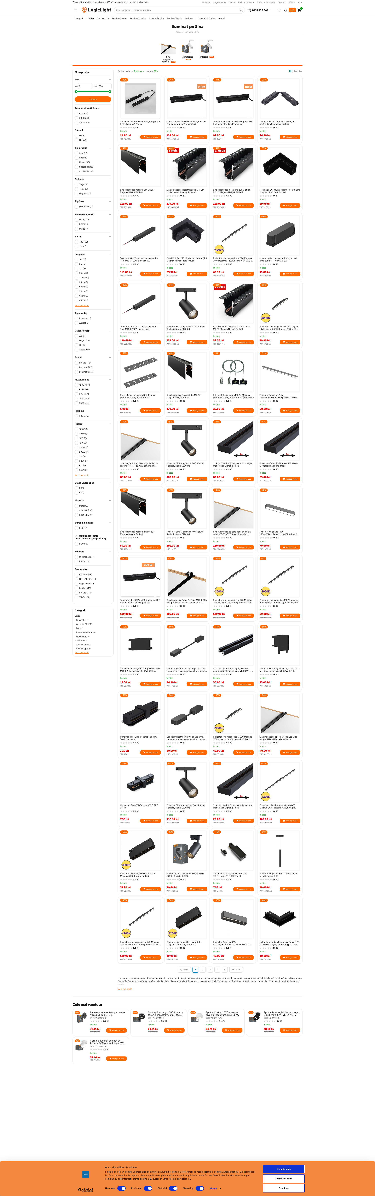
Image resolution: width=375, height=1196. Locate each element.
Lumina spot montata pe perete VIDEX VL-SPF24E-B (107, 1013)
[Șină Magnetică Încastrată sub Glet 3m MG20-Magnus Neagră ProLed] (187, 167)
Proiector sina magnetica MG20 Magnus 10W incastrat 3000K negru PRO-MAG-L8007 (232, 738)
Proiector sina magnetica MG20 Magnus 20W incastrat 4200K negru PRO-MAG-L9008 (232, 259)
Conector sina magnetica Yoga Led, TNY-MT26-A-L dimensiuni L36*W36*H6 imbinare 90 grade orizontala (280, 669)
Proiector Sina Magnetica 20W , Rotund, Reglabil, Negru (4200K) (186, 328)
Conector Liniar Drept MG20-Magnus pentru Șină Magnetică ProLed (278, 122)
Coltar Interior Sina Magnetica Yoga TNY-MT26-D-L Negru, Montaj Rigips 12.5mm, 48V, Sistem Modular (280, 943)
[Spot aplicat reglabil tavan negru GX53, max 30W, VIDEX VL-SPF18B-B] (254, 1017)
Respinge (284, 1188)
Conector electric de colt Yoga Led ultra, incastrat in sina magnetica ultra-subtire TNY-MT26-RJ (186, 669)
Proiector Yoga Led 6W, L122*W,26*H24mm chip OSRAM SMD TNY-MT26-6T (231, 943)
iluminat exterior (138, 18)
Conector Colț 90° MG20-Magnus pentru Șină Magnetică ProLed (140, 122)
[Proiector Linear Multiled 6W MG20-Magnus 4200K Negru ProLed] (187, 919)
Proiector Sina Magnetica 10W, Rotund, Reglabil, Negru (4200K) (185, 533)
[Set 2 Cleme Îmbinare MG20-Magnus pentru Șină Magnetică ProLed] (140, 372)
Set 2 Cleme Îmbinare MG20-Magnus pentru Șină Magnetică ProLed (138, 396)
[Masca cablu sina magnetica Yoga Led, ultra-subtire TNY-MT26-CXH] (280, 235)
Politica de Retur (246, 2)
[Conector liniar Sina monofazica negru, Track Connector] (140, 714)
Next (234, 969)
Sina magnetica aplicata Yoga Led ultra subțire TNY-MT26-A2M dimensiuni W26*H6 (139, 464)
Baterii (79, 628)
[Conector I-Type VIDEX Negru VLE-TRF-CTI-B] (140, 782)
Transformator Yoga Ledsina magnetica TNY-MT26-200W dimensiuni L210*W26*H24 (139, 328)
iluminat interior (119, 18)
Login (292, 10)
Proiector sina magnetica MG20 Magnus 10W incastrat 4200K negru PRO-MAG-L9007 (279, 328)
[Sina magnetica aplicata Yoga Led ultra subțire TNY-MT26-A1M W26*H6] (280, 714)
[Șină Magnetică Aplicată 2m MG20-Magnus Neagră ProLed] (140, 167)
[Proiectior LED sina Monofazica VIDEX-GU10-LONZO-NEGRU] (187, 850)
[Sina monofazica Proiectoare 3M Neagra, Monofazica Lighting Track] (233, 440)
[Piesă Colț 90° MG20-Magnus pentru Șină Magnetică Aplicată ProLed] (280, 167)
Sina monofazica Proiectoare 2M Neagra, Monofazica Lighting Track (279, 464)
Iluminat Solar (82, 636)
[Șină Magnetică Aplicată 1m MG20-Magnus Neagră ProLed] (140, 509)
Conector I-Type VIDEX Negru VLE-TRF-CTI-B (139, 806)
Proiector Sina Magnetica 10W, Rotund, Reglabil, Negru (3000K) (185, 464)
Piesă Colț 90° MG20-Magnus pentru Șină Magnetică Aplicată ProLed (280, 191)
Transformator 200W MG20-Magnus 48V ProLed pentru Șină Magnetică (186, 122)
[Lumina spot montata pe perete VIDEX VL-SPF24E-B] (81, 1017)
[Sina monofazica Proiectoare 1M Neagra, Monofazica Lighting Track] (233, 782)
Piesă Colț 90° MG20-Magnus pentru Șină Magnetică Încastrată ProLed (187, 259)
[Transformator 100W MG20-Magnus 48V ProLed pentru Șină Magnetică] (233, 98)
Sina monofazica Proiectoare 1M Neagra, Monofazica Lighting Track (232, 806)
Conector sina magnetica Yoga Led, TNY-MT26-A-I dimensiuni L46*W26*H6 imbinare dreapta (140, 669)
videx (91, 18)
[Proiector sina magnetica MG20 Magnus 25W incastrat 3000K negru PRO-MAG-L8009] (233, 577)
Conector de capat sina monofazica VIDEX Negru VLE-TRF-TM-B (230, 875)
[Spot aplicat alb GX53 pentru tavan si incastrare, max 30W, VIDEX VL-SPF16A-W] (197, 1017)
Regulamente (219, 2)
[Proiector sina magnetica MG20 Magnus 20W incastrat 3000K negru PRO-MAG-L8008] (280, 577)
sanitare (188, 18)
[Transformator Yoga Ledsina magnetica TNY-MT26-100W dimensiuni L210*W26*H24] (140, 235)
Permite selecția (284, 1178)
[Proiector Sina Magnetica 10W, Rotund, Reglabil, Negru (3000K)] (187, 440)
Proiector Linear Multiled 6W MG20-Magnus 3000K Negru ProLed (137, 875)
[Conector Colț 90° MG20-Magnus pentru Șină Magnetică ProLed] (140, 98)
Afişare (213, 1188)
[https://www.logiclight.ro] (96, 10)
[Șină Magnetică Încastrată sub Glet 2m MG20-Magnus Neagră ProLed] (233, 167)
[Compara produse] (279, 10)
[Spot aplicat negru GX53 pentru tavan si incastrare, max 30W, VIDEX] (139, 1017)
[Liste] (285, 10)
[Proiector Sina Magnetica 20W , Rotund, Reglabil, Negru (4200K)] (187, 303)
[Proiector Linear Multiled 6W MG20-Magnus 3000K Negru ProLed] (140, 850)
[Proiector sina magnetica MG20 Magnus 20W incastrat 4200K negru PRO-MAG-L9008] (233, 235)
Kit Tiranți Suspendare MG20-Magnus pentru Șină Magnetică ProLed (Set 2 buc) (233, 396)
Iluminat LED (82, 620)
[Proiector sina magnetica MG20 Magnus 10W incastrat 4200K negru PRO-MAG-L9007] (280, 303)
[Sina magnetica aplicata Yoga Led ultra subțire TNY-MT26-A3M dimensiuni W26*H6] (233, 509)
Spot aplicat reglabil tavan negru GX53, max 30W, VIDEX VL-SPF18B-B (281, 1013)
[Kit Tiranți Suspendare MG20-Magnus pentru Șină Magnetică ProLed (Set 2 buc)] (233, 372)
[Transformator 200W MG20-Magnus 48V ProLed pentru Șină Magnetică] (187, 98)
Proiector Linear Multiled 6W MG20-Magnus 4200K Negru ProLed (184, 943)
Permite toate (284, 1169)
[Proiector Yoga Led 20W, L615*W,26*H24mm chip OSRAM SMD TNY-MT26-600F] (280, 372)
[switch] (148, 1188)
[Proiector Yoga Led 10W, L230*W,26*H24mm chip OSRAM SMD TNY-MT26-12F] (280, 509)
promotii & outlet (206, 18)
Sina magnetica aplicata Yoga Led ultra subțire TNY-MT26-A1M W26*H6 (278, 738)
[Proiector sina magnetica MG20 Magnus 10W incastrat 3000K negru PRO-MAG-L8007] (233, 714)
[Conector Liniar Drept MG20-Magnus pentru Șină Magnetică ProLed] (280, 98)
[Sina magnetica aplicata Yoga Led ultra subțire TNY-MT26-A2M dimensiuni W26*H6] (140, 440)
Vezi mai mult (82, 305)
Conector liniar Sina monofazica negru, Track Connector (138, 738)
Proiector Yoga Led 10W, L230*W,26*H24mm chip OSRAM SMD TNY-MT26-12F (278, 533)
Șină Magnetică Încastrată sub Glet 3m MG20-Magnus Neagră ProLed (185, 191)
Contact (282, 2)
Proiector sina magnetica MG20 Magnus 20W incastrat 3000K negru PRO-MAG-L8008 (279, 601)
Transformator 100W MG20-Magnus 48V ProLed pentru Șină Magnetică (233, 122)
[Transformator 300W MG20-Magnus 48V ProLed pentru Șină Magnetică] (140, 577)
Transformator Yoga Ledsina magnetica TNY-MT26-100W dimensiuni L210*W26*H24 (139, 259)
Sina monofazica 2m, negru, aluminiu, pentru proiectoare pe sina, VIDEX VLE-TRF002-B (232, 669)
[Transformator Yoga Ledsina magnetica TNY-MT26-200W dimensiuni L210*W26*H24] (140, 303)
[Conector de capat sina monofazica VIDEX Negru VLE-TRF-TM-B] (233, 850)
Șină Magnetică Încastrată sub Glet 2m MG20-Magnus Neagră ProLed (231, 191)
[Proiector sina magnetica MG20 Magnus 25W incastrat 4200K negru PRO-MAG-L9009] (140, 919)
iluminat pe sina (156, 18)
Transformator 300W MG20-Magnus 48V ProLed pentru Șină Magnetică (140, 601)
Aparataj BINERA (84, 624)
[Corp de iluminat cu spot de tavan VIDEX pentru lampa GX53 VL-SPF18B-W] (81, 1046)
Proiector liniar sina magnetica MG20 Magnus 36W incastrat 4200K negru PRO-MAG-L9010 (277, 806)
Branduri (206, 2)
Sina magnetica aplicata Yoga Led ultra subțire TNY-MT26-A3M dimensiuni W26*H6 (232, 533)
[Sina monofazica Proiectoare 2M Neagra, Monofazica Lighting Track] (280, 440)
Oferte (232, 2)
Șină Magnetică (83, 644)
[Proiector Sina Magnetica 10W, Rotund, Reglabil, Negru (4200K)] (187, 509)
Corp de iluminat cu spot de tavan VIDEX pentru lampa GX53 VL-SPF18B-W (108, 1041)
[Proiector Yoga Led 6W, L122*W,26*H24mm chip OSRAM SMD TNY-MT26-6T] (233, 919)
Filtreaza (93, 99)
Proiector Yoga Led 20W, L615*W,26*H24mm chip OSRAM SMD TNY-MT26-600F (278, 396)
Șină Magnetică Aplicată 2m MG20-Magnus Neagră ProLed (137, 191)
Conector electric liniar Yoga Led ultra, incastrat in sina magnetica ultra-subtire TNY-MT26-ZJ (186, 738)
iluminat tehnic (174, 18)
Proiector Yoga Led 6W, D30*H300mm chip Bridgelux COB (278, 875)
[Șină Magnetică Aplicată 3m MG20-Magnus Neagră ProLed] (187, 372)
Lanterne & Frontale (85, 632)
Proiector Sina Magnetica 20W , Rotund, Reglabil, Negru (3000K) (186, 806)
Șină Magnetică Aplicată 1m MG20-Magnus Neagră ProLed (137, 533)
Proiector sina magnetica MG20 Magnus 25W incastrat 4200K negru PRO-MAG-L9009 (139, 943)
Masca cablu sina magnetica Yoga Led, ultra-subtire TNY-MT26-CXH (278, 259)
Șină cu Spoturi (83, 649)
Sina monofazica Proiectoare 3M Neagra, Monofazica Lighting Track (233, 464)
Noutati (221, 18)
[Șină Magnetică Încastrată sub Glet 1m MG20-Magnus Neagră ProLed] (233, 303)
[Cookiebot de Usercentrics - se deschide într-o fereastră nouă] (86, 1190)
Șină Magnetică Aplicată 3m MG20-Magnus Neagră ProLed (184, 396)
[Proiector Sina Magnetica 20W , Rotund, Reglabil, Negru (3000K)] (187, 782)
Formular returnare (266, 2)
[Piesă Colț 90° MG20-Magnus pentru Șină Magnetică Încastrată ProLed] (187, 235)
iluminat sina (103, 18)
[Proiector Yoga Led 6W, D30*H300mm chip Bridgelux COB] (280, 850)
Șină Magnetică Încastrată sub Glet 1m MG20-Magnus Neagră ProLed (231, 328)
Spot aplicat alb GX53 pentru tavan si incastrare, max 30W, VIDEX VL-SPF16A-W (222, 1013)
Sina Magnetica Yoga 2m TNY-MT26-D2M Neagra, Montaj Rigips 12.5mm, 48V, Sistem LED (187, 601)
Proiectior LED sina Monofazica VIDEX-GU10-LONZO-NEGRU (185, 875)
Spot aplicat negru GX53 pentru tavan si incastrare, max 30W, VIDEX (165, 1013)
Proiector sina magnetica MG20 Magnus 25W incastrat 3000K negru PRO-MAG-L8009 (232, 601)
